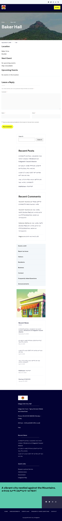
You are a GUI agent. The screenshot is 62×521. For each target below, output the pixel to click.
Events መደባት (22, 246)
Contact (21, 273)
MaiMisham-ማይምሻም (26, 186)
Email (34, 113)
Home (3, 22)
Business (21, 267)
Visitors (20, 257)
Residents (21, 262)
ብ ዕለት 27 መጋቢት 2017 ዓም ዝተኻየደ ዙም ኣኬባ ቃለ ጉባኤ (30, 351)
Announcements (23, 284)
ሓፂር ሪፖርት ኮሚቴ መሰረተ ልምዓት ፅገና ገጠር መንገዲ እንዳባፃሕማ (29, 361)
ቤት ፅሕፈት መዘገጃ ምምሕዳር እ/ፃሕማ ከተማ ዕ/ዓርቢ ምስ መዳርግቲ (30, 341)
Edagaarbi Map (22, 477)
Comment (4, 92)
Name (3, 113)
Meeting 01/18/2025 (24, 379)
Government (22, 475)
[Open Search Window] (58, 2)
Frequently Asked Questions (27, 278)
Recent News (24, 323)
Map (19, 427)
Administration (22, 472)
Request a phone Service (25, 469)
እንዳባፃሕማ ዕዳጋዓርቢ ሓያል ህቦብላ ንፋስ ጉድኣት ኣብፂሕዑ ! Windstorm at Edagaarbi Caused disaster (30, 158)
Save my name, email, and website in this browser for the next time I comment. (21, 122)
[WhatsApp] (55, 2)
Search (21, 136)
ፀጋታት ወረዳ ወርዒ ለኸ (32, 236)
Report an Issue (23, 251)
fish (16, 42)
